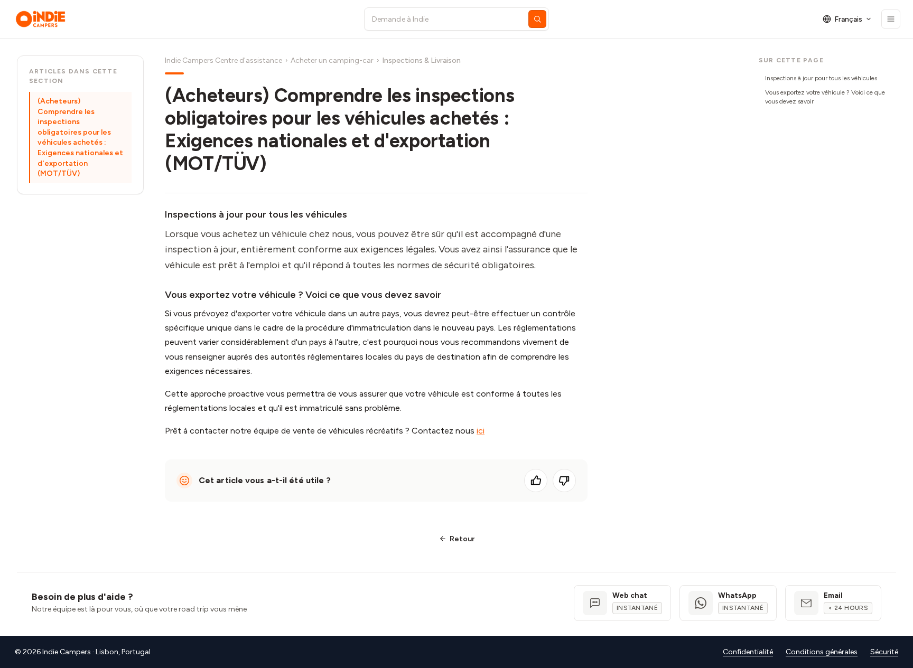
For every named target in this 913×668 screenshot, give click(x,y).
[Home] (180, 19)
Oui (535, 480)
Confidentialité (748, 651)
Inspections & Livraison (421, 60)
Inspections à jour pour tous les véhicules (821, 78)
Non (564, 480)
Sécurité (884, 651)
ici (481, 431)
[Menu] (890, 19)
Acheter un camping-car (332, 60)
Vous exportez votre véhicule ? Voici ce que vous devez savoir (825, 97)
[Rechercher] (537, 19)
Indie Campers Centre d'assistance (223, 60)
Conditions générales (822, 651)
